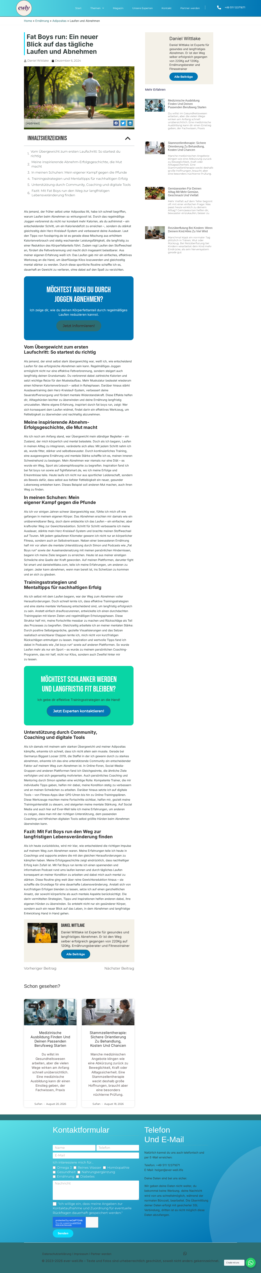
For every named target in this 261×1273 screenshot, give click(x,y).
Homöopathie (118, 1168)
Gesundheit (66, 1172)
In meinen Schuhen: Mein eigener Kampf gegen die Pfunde (79, 172)
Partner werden (190, 8)
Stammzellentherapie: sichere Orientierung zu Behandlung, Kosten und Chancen (108, 1039)
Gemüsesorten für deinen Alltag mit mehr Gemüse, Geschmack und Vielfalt (184, 192)
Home (28, 21)
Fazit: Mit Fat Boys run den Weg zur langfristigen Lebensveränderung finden (71, 193)
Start (78, 8)
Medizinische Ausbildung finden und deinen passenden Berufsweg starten (50, 1039)
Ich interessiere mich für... (73, 1162)
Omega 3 (64, 1168)
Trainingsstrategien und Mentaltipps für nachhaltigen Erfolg (80, 179)
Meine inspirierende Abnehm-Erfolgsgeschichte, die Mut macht (76, 164)
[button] (116, 123)
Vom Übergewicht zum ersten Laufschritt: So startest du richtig (75, 154)
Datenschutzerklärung (56, 1254)
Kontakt (167, 8)
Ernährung (42, 21)
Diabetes (87, 1176)
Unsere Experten (142, 8)
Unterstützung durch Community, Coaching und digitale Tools (81, 185)
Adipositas (59, 21)
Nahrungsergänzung (98, 1172)
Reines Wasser (89, 1168)
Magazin (118, 8)
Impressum (81, 1254)
